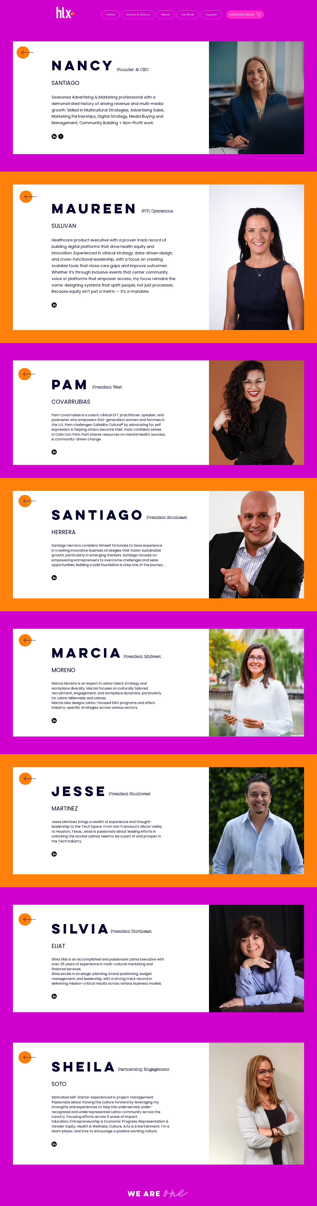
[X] (60, 136)
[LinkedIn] (54, 136)
